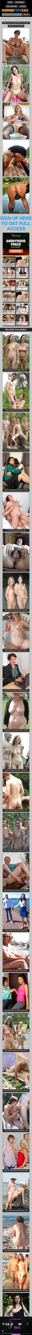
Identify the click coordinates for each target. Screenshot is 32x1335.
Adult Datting (12, 6)
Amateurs (6, 23)
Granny (26, 23)
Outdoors (19, 26)
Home (10, 2)
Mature (11, 26)
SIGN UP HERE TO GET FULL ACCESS (16, 223)
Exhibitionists (17, 23)
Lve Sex (22, 6)
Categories (20, 2)
